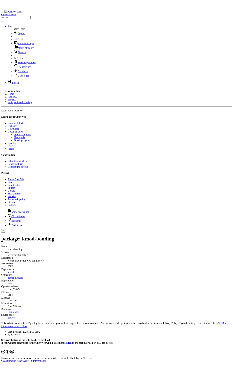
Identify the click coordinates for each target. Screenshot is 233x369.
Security (12, 143)
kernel (11, 272)
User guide (19, 137)
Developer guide (22, 140)
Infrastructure (14, 185)
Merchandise (14, 193)
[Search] (2, 21)
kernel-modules (15, 277)
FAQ (10, 146)
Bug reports (13, 312)
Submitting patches (17, 161)
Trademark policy (16, 199)
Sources (12, 317)
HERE (68, 342)
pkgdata (12, 99)
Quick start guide (22, 134)
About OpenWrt (16, 179)
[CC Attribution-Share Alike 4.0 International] (7, 352)
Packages (12, 96)
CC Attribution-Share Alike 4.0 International (23, 361)
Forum (11, 148)
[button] (10, 26)
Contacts (12, 205)
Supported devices (17, 123)
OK (218, 323)
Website (12, 196)
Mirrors (11, 187)
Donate (11, 190)
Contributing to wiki (18, 166)
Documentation (15, 131)
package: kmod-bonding (20, 102)
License (11, 202)
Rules (10, 182)
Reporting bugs (15, 164)
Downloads (13, 128)
